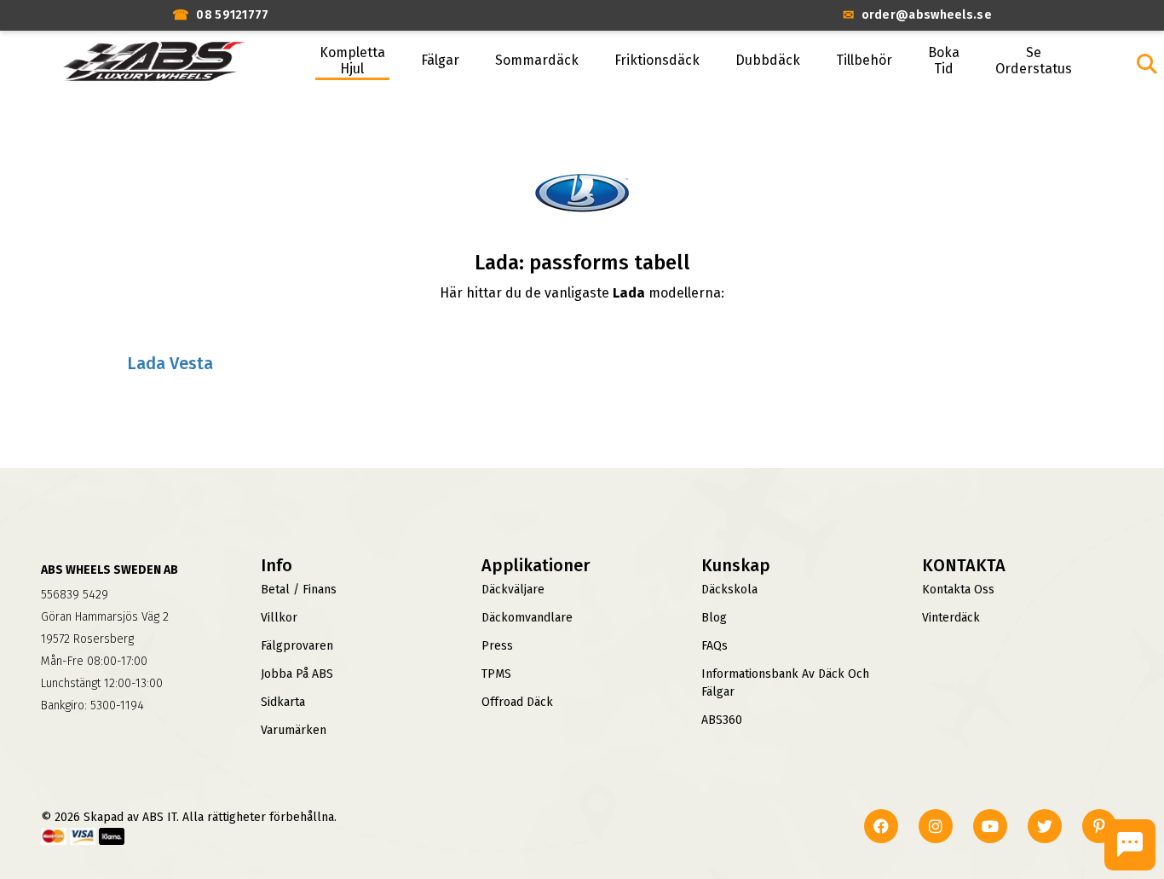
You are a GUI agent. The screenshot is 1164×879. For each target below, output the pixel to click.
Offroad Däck (517, 702)
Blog (714, 617)
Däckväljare (513, 589)
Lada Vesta (170, 363)
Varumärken (293, 730)
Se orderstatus (1033, 60)
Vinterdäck (951, 617)
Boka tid (943, 60)
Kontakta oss (958, 589)
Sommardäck (537, 60)
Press (497, 646)
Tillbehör (864, 60)
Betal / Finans (299, 589)
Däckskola (729, 589)
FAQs (714, 646)
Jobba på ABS (297, 674)
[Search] (1147, 64)
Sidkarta (283, 702)
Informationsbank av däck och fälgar (785, 683)
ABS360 (721, 720)
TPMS (496, 674)
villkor (279, 617)
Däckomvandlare (527, 617)
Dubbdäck (767, 60)
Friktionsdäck (657, 60)
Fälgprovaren (297, 646)
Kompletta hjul (352, 60)
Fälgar (440, 60)
